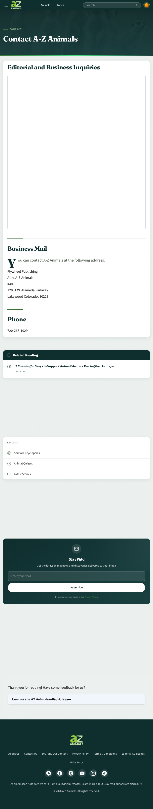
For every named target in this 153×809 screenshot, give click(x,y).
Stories (60, 5)
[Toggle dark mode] (146, 5)
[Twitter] (71, 773)
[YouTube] (82, 773)
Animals (45, 5)
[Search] (137, 5)
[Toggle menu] (6, 5)
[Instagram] (93, 773)
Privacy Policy (90, 597)
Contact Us (30, 754)
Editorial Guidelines (133, 754)
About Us (13, 754)
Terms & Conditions (105, 754)
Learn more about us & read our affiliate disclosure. (112, 784)
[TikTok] (104, 773)
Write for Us (76, 763)
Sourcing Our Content (55, 754)
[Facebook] (60, 773)
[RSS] (49, 773)
